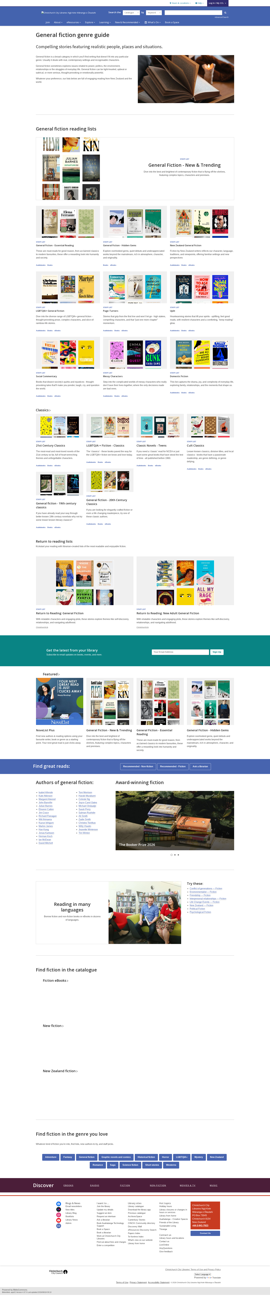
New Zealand (59, 1071)
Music (214, 1185)
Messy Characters (113, 376)
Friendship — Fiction (200, 895)
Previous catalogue (137, 1213)
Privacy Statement (138, 1282)
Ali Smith (83, 816)
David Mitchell (46, 843)
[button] (180, 3)
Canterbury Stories (136, 1220)
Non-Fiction (158, 1185)
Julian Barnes (45, 806)
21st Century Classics (50, 445)
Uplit (172, 310)
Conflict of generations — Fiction (206, 888)
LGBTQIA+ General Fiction (50, 310)
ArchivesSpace (135, 1216)
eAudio (94, 1185)
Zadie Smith (85, 819)
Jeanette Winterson (88, 829)
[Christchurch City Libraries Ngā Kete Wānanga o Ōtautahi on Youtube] (58, 1220)
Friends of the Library (169, 1222)
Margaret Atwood (47, 799)
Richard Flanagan (48, 816)
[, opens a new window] (58, 1275)
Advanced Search (222, 17)
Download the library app (139, 1209)
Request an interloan (106, 1216)
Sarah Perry (85, 809)
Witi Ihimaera (45, 819)
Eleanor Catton (46, 809)
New (52, 1025)
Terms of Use (122, 1282)
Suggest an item (104, 1213)
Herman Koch (45, 836)
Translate (216, 1277)
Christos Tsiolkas (87, 823)
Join (48, 22)
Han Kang (44, 829)
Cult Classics (195, 445)
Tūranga (163, 1229)
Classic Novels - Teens (151, 445)
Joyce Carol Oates (88, 802)
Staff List (184, 159)
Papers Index (134, 1233)
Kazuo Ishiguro (46, 823)
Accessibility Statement (158, 1282)
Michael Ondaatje (87, 806)
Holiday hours (165, 1206)
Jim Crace (44, 812)
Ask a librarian (103, 1220)
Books (50, 265)
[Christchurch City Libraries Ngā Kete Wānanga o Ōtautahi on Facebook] (58, 1204)
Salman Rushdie (87, 812)
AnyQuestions (165, 1248)
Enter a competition (105, 1245)
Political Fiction (197, 909)
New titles (70, 1209)
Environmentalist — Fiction (203, 892)
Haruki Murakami (87, 796)
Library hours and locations (171, 1238)
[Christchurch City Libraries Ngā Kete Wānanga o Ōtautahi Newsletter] (58, 1225)
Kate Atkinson (45, 796)
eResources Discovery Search (142, 1230)
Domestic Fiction (179, 376)
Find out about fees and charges (111, 1242)
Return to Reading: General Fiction (60, 613)
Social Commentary (46, 376)
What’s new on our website (140, 1240)
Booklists (70, 1216)
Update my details (105, 1209)
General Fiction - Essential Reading (55, 245)
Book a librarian (104, 1232)
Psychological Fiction (200, 912)
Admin (68, 1223)
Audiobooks (41, 265)
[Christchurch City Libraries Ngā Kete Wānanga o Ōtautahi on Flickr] (58, 1209)
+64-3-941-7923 (200, 1225)
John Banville (45, 802)
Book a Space (172, 22)
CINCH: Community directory (141, 1223)
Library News (72, 1220)
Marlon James (46, 826)
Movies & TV (187, 1185)
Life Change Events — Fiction (205, 902)
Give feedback (166, 1251)
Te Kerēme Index (136, 1236)
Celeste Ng (84, 799)
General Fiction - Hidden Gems (119, 245)
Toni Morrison (85, 792)
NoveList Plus (45, 730)
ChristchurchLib (42, 627)
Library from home (136, 1243)
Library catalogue (136, 1206)
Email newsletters (74, 1206)
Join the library (103, 1206)
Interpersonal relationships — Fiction (208, 898)
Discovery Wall (135, 1226)
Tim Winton (84, 833)
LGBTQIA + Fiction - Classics (105, 445)
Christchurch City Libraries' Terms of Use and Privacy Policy (193, 1269)
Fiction (54, 980)
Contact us (164, 1241)
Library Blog (71, 1213)
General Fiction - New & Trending (184, 165)
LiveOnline (164, 1245)
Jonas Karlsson (46, 833)
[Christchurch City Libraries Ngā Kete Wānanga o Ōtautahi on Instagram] (58, 1215)
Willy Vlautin (85, 826)
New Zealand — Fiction (201, 905)
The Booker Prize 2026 (137, 844)
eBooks (113, 265)
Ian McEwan (45, 839)
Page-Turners (110, 310)
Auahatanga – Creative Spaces (173, 1219)
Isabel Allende (46, 792)
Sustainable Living (167, 1226)
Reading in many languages (72, 907)
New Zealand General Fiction (185, 245)
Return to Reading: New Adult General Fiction (168, 613)
